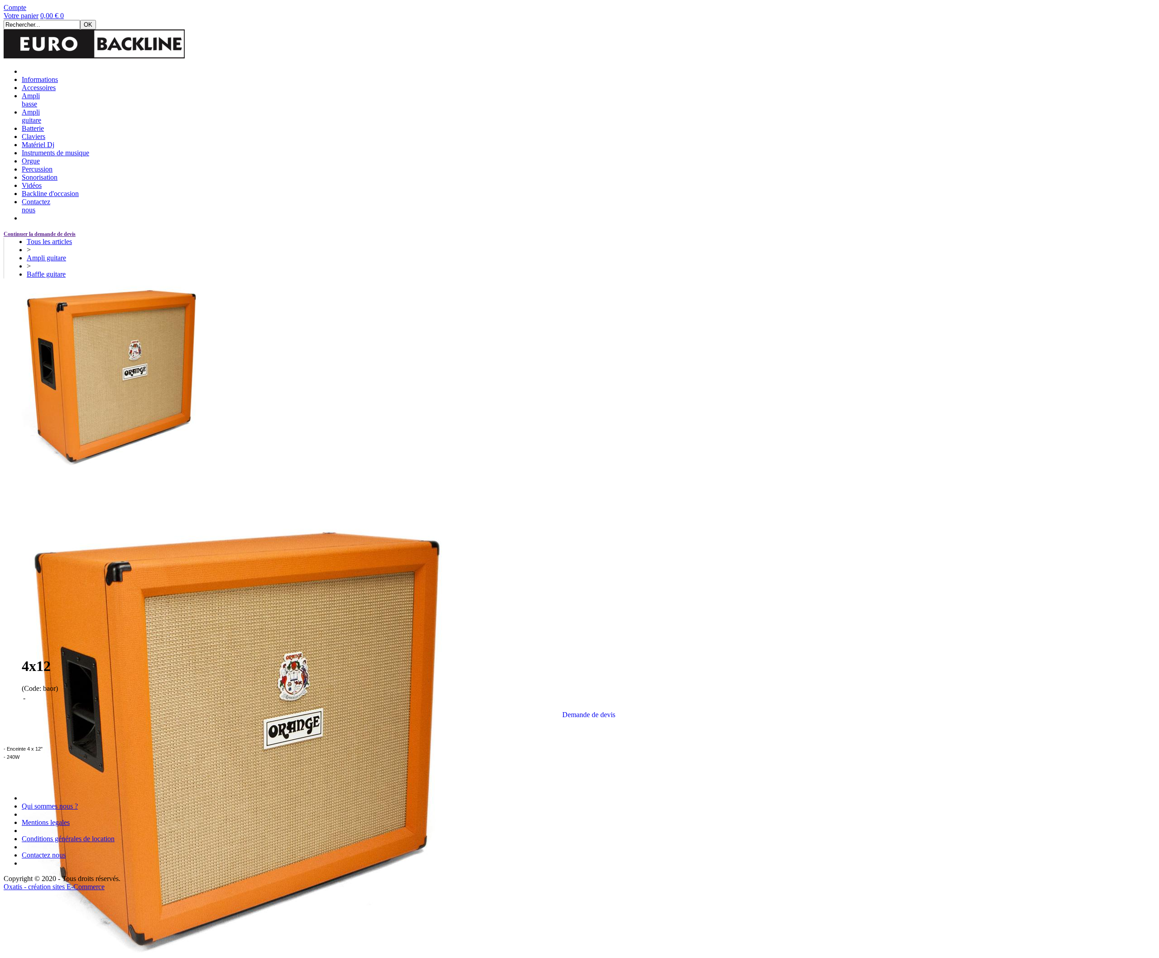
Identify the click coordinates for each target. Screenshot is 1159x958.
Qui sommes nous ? (50, 806)
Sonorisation (39, 177)
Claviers (33, 136)
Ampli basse (31, 100)
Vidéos (32, 185)
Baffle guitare (46, 274)
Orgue (31, 161)
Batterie (33, 128)
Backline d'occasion (50, 193)
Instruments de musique (55, 153)
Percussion (37, 169)
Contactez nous (44, 855)
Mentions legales (46, 822)
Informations (40, 79)
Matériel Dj (38, 144)
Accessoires (39, 87)
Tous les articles (49, 241)
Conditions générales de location (68, 839)
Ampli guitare (31, 116)
